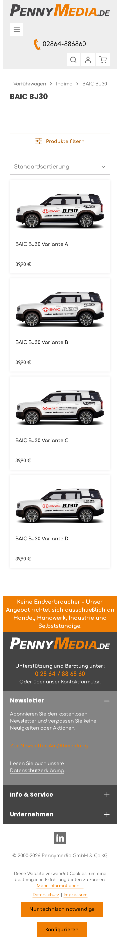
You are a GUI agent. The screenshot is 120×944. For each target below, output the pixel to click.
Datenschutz (46, 894)
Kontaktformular (80, 681)
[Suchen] (73, 59)
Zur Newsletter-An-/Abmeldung (49, 745)
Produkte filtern (65, 141)
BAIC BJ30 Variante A (41, 244)
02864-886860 (64, 44)
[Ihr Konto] (88, 59)
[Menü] (16, 29)
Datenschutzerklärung (37, 770)
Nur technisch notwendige (62, 909)
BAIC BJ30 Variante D (41, 538)
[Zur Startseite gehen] (60, 10)
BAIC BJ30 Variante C (41, 440)
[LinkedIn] (60, 840)
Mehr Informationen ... (60, 885)
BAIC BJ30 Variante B (41, 342)
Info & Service (31, 794)
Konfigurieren (62, 929)
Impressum (76, 894)
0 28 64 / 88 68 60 (60, 674)
